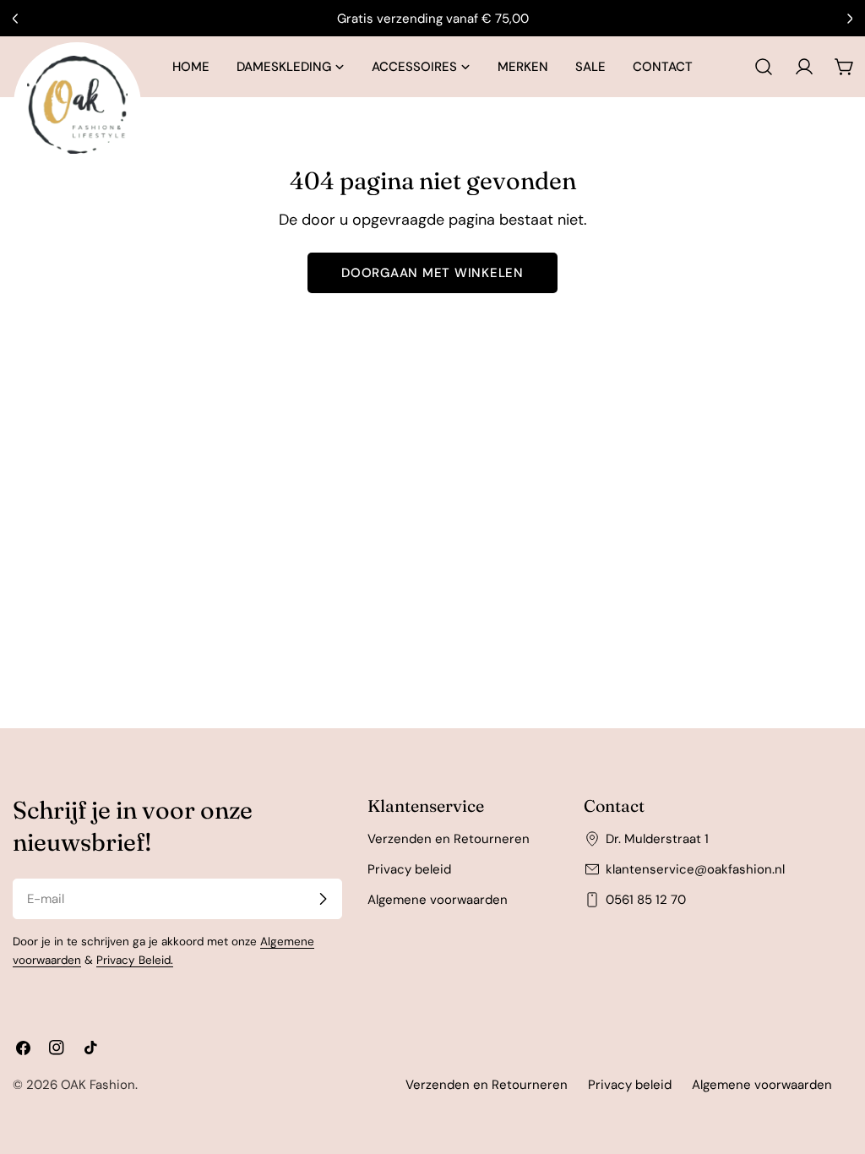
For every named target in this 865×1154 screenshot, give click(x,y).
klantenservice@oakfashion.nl (695, 869)
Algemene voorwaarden (437, 899)
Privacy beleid (409, 869)
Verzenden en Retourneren (448, 838)
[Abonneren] (322, 899)
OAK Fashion (98, 1084)
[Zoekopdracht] (764, 67)
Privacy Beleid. (134, 960)
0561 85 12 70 (646, 899)
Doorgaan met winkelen (432, 272)
